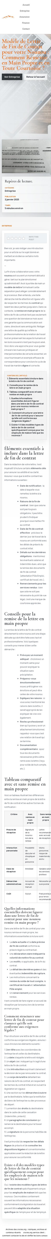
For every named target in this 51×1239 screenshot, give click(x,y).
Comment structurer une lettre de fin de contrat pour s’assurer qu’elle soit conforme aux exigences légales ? (27, 417)
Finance (26, 23)
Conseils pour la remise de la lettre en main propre (23, 386)
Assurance (24, 17)
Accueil (26, 5)
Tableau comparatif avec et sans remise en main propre (25, 393)
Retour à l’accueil (35, 76)
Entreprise (25, 11)
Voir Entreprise (12, 76)
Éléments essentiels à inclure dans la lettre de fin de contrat (26, 380)
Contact (26, 29)
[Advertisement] (25, 109)
